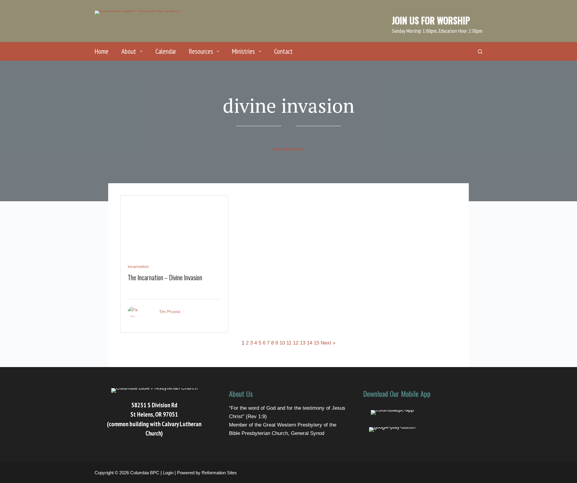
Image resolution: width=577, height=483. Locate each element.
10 (282, 343)
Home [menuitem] (101, 51)
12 (295, 343)
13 (302, 343)
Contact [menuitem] (283, 51)
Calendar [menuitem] (165, 51)
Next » (328, 343)
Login (168, 472)
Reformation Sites (219, 472)
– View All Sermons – (288, 149)
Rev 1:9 (256, 416)
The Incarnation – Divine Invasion (165, 277)
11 (289, 343)
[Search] (480, 51)
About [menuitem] (128, 51)
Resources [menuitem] (201, 51)
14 (309, 343)
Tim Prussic (170, 311)
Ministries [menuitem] (243, 51)
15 (316, 343)
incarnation (138, 266)
